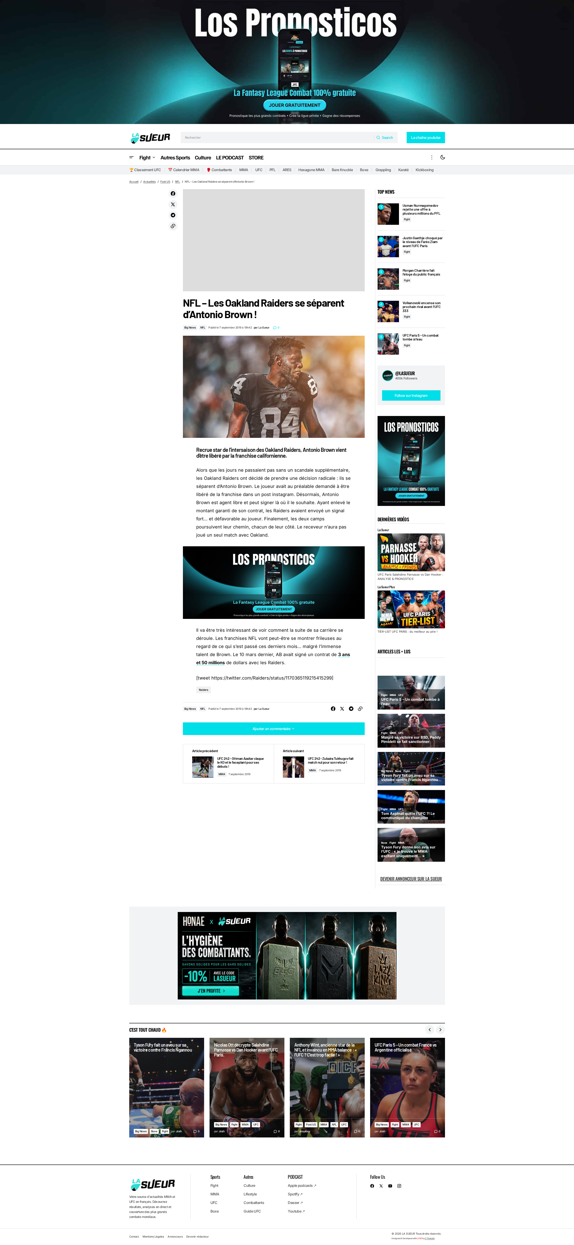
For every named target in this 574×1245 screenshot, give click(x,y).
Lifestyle (250, 1194)
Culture (249, 1185)
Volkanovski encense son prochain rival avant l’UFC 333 (422, 307)
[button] (131, 157)
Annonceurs (175, 1236)
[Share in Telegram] (173, 215)
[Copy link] (173, 226)
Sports (215, 1176)
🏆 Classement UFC (145, 170)
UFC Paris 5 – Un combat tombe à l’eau (421, 337)
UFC (258, 170)
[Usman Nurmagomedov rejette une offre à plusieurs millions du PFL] (388, 214)
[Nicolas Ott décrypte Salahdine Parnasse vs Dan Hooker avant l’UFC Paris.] (247, 1088)
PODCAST (295, 1176)
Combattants (254, 1202)
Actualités (149, 181)
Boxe (364, 170)
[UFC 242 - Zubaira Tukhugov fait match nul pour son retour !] (319, 763)
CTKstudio (430, 1238)
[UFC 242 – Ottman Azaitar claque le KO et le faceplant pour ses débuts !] (228, 763)
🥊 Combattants (219, 170)
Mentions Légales (153, 1236)
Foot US (165, 181)
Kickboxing (425, 170)
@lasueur (405, 373)
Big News (190, 327)
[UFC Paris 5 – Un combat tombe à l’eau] (388, 344)
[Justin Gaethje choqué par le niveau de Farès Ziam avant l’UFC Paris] (388, 246)
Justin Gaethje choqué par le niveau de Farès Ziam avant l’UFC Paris (423, 242)
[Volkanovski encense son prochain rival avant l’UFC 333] (388, 311)
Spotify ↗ (295, 1194)
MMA (243, 170)
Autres (248, 1176)
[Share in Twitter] (173, 204)
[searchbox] (277, 137)
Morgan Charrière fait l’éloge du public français (421, 272)
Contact (134, 1236)
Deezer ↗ (295, 1202)
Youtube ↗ (296, 1211)
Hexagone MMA (311, 170)
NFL (177, 181)
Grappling (383, 170)
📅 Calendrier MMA (183, 170)
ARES (287, 170)
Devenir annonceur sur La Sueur (411, 878)
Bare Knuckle (342, 170)
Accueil (133, 181)
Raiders (203, 689)
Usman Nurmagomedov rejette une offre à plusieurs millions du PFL (421, 209)
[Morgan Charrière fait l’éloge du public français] (388, 279)
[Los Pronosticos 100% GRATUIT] (287, 63)
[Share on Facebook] (173, 193)
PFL (272, 170)
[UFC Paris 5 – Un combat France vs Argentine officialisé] (407, 1088)
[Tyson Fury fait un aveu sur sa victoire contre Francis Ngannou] (166, 1088)
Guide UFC (252, 1211)
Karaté (403, 170)
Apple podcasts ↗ (302, 1185)
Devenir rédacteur (197, 1236)
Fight (407, 219)
